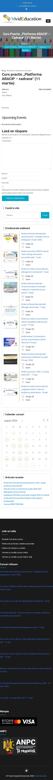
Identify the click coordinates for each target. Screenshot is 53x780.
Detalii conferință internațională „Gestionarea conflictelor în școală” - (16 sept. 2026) (35, 357)
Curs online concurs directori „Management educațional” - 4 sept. (25, 601)
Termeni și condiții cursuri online (15, 552)
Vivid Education (41, 776)
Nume (5, 174)
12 (20, 446)
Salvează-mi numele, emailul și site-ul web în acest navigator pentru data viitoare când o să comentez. (25, 191)
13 (26, 446)
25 (13, 459)
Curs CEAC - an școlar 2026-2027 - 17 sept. (16, 698)
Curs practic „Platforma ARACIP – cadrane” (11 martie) (28, 48)
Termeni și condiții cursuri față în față (17, 557)
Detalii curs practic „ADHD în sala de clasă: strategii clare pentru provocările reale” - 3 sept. (35, 254)
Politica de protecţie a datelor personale (18, 544)
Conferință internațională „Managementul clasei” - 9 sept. (22, 627)
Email (4, 178)
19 (20, 453)
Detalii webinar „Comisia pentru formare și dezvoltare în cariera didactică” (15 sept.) (33, 339)
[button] (48, 21)
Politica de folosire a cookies (13, 548)
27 (26, 459)
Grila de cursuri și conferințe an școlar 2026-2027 (23, 489)
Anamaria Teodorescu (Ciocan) (19, 71)
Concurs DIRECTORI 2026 (13, 504)
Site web (5, 183)
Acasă (24, 43)
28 (13, 433)
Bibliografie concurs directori (15, 492)
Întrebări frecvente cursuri (12, 539)
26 (20, 459)
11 (13, 446)
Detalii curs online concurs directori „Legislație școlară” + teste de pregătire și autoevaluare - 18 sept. (34, 389)
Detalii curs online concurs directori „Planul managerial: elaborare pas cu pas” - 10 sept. (34, 322)
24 (7, 459)
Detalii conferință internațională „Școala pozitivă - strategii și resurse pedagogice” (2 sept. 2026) (35, 237)
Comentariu (6, 141)
